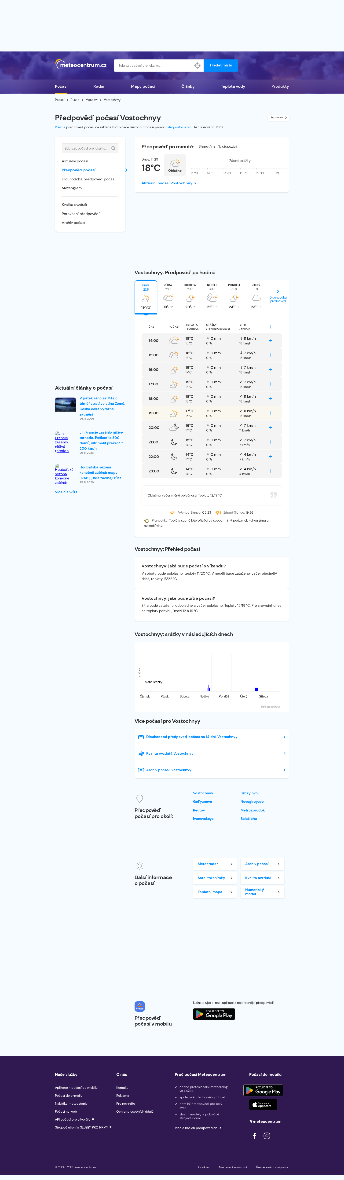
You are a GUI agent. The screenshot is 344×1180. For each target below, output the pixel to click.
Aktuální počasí (75, 161)
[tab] (146, 296)
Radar (99, 86)
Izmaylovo (249, 793)
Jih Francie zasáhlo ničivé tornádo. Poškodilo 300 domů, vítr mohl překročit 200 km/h (101, 440)
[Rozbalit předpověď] (271, 327)
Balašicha (249, 818)
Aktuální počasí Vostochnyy (167, 183)
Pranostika (160, 520)
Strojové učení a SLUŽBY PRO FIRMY (81, 1127)
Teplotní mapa (210, 892)
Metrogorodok (253, 810)
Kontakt (122, 1087)
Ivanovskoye (203, 818)
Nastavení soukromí (233, 1167)
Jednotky (277, 117)
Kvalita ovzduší (74, 204)
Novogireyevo (252, 801)
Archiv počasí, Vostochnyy (168, 770)
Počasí (61, 86)
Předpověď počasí (78, 170)
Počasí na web (66, 1111)
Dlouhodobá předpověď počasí (88, 179)
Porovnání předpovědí (80, 213)
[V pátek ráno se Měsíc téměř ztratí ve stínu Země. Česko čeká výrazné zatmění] (65, 405)
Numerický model (254, 892)
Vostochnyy (203, 793)
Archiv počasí (73, 222)
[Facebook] (255, 1140)
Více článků (65, 492)
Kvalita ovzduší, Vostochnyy (170, 753)
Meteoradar (208, 864)
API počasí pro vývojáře (72, 1119)
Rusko (75, 100)
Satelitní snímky (211, 878)
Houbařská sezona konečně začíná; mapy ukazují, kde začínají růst (100, 472)
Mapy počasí (143, 86)
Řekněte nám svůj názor (272, 1167)
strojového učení (179, 127)
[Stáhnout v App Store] (263, 1104)
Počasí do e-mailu (68, 1095)
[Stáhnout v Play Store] (263, 1090)
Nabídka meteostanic (71, 1103)
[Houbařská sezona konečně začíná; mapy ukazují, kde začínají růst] (65, 481)
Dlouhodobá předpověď (278, 299)
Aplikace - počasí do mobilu (76, 1087)
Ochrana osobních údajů (135, 1111)
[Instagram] (267, 1140)
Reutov (199, 810)
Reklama (122, 1095)
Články (188, 86)
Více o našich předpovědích (196, 1128)
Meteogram (72, 188)
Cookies (204, 1167)
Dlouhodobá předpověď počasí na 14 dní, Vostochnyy (192, 736)
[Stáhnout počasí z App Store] (214, 1014)
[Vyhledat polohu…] (197, 65)
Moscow (92, 100)
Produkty (280, 86)
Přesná (60, 127)
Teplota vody (233, 86)
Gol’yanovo (202, 801)
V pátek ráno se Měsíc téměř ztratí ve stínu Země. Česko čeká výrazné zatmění (102, 406)
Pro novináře (125, 1103)
